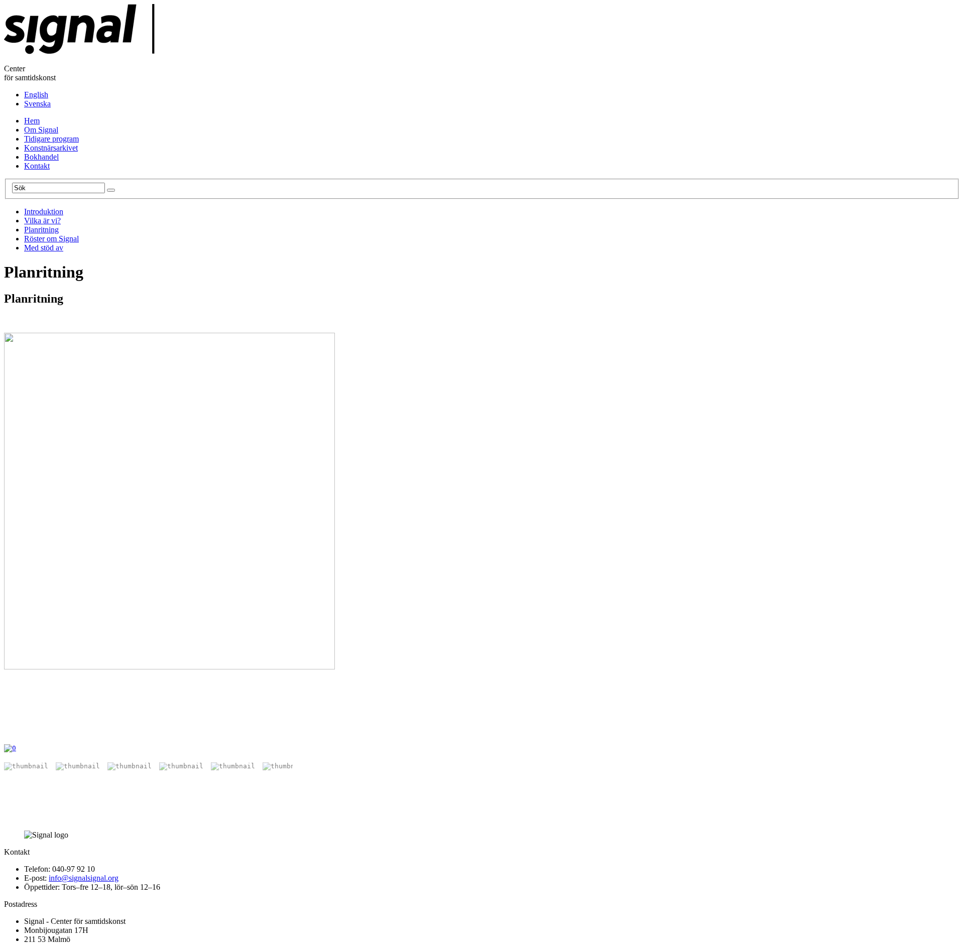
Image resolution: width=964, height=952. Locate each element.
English (36, 94)
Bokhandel (41, 157)
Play (9, 734)
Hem (32, 120)
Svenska (37, 103)
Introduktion (43, 211)
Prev (27, 734)
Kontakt (37, 166)
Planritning (41, 229)
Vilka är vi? (42, 220)
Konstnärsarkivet (51, 148)
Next (47, 734)
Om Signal (41, 129)
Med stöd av (43, 247)
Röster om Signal (51, 238)
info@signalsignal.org (83, 878)
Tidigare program (51, 138)
